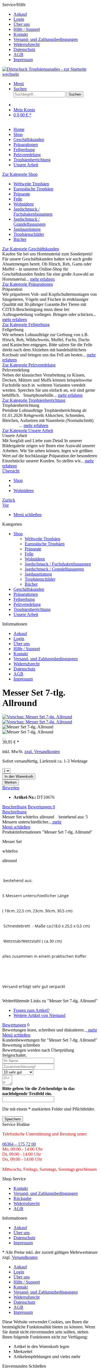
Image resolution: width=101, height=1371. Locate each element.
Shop (18, 533)
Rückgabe (22, 1198)
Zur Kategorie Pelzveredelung (29, 365)
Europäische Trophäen (33, 188)
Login (18, 19)
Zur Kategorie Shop (20, 174)
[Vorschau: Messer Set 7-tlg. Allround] (37, 716)
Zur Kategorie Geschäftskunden (30, 248)
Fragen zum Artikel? (31, 1010)
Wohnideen (23, 204)
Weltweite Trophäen (31, 183)
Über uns (21, 24)
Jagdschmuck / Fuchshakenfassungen (32, 211)
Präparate (21, 193)
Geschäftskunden (28, 589)
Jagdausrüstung (27, 229)
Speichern (12, 1119)
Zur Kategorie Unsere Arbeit (27, 430)
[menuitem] (56, 14)
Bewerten (10, 787)
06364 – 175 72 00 (19, 1144)
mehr (56, 822)
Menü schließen (27, 514)
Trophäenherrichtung (31, 609)
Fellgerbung (24, 599)
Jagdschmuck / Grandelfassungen (29, 222)
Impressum (23, 59)
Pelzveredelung (27, 604)
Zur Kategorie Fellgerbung (26, 324)
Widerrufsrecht (26, 44)
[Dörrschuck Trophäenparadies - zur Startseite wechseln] (50, 74)
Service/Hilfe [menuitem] (40, 32)
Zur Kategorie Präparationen (27, 284)
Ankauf (20, 14)
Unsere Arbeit (25, 614)
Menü (18, 83)
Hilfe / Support (26, 29)
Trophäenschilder (28, 234)
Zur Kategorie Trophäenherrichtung (33, 400)
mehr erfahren (42, 279)
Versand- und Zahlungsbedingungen (45, 39)
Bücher (19, 239)
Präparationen (25, 594)
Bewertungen (41, 806)
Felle (17, 199)
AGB (18, 54)
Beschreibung (14, 806)
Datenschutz (24, 49)
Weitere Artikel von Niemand (39, 1015)
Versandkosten (25, 1257)
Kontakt (20, 34)
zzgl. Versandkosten (42, 751)
